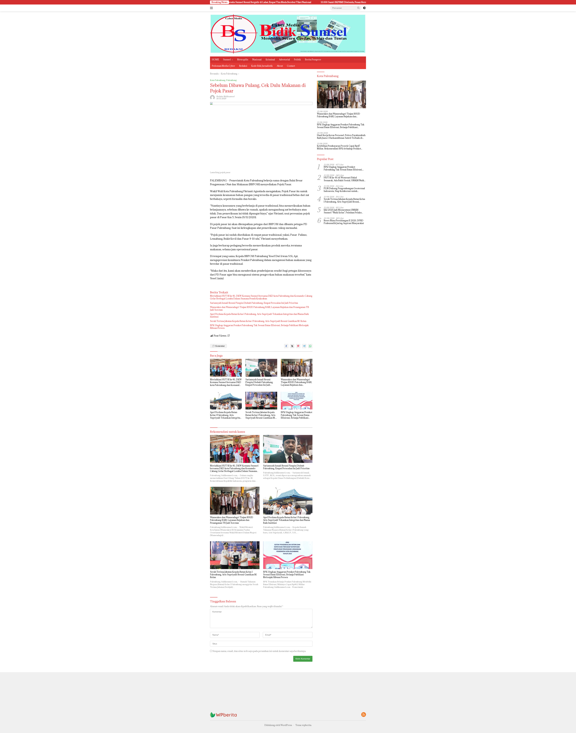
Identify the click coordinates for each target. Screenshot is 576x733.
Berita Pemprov (313, 59)
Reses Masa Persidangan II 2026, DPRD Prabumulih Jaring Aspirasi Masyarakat (344, 222)
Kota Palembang (217, 80)
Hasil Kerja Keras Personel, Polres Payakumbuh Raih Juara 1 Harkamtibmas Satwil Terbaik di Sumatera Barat (341, 136)
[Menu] (212, 8)
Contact (291, 65)
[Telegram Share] (304, 346)
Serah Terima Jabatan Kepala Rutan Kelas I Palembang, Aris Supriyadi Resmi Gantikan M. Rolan (258, 321)
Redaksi (243, 65)
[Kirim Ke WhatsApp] (310, 346)
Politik (297, 59)
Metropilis (242, 59)
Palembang (231, 80)
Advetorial (284, 59)
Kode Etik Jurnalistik (262, 65)
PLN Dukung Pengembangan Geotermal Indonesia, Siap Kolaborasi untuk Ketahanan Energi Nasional (344, 189)
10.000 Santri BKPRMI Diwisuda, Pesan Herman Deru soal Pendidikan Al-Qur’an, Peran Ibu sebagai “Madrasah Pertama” (300, 2)
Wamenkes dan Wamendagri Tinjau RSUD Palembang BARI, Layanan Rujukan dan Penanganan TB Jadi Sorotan (259, 308)
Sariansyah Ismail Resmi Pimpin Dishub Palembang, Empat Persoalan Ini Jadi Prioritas (254, 303)
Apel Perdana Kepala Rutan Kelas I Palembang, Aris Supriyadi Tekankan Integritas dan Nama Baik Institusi (259, 315)
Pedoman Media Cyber (223, 65)
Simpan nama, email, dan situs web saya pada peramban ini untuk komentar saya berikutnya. (259, 651)
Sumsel (227, 59)
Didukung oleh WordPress (278, 725)
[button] (359, 7)
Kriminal (270, 59)
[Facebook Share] (286, 346)
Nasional (257, 59)
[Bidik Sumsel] (288, 33)
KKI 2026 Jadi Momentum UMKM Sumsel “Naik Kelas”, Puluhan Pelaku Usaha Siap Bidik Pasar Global (343, 211)
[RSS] (363, 714)
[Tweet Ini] (292, 346)
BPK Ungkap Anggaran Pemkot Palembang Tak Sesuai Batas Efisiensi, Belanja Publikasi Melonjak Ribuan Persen (259, 326)
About (280, 65)
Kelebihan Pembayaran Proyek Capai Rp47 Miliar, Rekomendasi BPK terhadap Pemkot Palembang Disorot (339, 147)
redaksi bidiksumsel (225, 96)
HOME (215, 59)
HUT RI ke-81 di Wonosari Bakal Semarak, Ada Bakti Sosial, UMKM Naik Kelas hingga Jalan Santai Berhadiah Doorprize (344, 179)
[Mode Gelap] (364, 8)
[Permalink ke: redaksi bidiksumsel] (212, 97)
